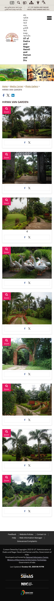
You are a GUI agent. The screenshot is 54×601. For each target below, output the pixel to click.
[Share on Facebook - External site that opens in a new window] (24, 142)
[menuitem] (18, 2)
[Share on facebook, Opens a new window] (4, 95)
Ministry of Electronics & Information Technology (26, 560)
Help (14, 538)
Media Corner (16, 86)
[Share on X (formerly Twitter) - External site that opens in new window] (29, 142)
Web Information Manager (30, 538)
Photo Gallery (31, 86)
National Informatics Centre (37, 557)
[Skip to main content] (12, 2)
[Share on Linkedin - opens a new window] (13, 95)
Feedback (12, 534)
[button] (49, 17)
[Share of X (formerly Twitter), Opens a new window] (8, 95)
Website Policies (26, 534)
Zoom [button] (6, 112)
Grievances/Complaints (27, 541)
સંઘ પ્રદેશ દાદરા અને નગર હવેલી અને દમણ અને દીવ (13, 8)
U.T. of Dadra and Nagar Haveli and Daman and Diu (38, 8)
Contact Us (41, 534)
